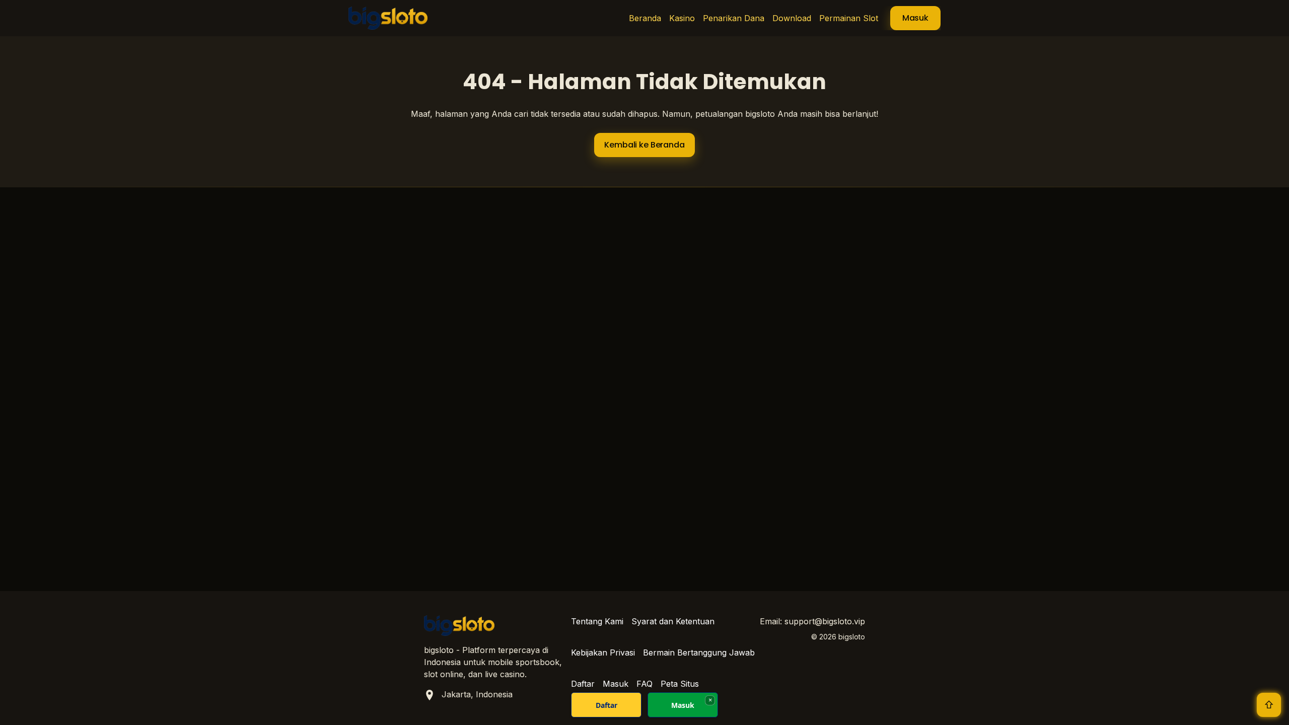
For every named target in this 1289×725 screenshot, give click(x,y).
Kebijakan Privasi (603, 652)
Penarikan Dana (733, 18)
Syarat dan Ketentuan (672, 621)
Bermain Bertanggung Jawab (699, 652)
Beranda (645, 18)
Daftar (606, 705)
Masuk (915, 18)
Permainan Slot (848, 18)
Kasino (682, 18)
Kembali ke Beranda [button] (644, 145)
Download (791, 18)
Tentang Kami (597, 621)
